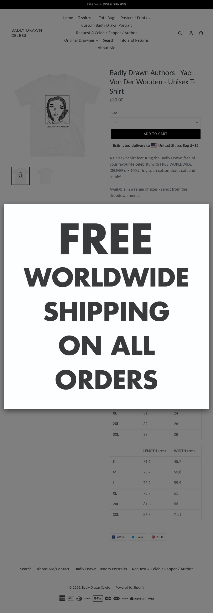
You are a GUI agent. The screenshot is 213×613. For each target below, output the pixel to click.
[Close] (209, 204)
